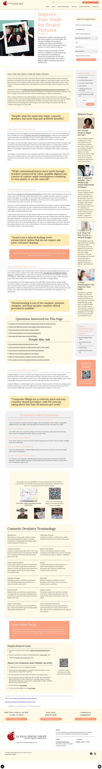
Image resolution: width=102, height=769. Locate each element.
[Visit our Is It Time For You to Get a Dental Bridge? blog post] (86, 231)
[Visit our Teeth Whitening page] (56, 518)
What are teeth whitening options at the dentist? (24, 353)
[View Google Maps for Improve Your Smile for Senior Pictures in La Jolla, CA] (28, 501)
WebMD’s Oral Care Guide (22, 658)
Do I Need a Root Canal (86, 83)
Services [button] (74, 6)
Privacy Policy (8, 754)
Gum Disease (83, 86)
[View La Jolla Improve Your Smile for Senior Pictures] (17, 55)
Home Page (43, 655)
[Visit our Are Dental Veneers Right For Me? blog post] (86, 128)
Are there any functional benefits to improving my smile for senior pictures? (32, 324)
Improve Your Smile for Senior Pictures (25, 698)
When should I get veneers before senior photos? (24, 330)
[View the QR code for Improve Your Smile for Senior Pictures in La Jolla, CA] (55, 499)
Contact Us (85, 719)
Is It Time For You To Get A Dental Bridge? (85, 235)
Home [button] (47, 6)
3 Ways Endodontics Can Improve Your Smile (86, 285)
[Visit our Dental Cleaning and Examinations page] (22, 518)
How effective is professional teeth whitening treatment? (26, 350)
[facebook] (91, 754)
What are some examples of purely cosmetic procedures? (26, 357)
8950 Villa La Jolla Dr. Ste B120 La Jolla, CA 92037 (67, 2)
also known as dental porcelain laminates (29, 194)
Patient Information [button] (63, 6)
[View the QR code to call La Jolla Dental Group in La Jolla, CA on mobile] (86, 379)
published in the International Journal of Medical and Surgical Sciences (44, 89)
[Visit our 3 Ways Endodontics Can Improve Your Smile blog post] (86, 280)
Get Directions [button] (16, 719)
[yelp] (95, 754)
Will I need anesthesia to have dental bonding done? (25, 333)
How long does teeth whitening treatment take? (23, 344)
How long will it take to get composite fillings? (23, 336)
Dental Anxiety (83, 77)
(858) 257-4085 (42, 60)
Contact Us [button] (95, 6)
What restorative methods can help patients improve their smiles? (29, 347)
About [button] (53, 6)
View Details (23, 685)
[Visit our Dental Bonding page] (39, 518)
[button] (2, 766)
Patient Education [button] (84, 6)
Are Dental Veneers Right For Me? (84, 132)
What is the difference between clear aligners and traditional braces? (30, 327)
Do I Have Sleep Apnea (85, 80)
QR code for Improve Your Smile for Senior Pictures (20, 702)
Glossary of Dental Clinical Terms (40, 650)
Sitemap (14, 754)
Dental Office (83, 347)
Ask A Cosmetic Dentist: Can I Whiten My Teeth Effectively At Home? (86, 182)
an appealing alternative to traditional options (37, 135)
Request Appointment (51, 719)
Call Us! (91, 2)
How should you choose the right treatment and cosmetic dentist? (29, 360)
